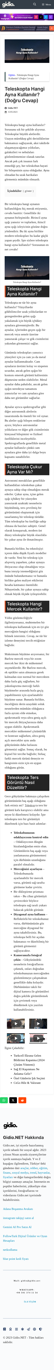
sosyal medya (20, 1172)
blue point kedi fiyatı (16, 1258)
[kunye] (10, 1329)
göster (28, 190)
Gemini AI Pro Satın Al (17, 1227)
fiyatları (8, 1177)
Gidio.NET (13, 108)
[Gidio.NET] (8, 4)
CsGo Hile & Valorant (27, 1082)
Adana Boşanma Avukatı (18, 1208)
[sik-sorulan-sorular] (16, 1329)
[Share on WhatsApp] (4, 1100)
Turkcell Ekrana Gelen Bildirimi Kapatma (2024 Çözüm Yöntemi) (29, 1060)
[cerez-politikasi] (34, 1329)
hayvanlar (44, 1172)
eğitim (43, 1168)
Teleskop (30, 805)
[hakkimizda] (4, 1329)
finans (6, 1172)
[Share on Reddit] (22, 1100)
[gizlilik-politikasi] (28, 1329)
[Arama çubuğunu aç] (34, 4)
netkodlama (10, 1249)
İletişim (30, 1302)
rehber (34, 1168)
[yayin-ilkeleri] (22, 1329)
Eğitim (12, 75)
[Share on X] (13, 1100)
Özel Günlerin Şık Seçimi (29, 1078)
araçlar (24, 1168)
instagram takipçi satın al (18, 1218)
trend (33, 1172)
